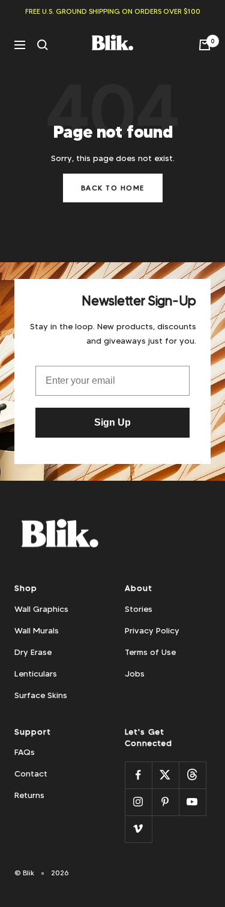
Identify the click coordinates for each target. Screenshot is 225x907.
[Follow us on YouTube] (192, 801)
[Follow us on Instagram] (138, 801)
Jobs (135, 673)
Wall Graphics (41, 608)
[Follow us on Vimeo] (138, 828)
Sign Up (112, 422)
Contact (30, 773)
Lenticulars (35, 673)
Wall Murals (36, 630)
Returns (29, 795)
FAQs (24, 752)
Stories (138, 608)
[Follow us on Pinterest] (165, 801)
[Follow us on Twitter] (165, 775)
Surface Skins (40, 695)
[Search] (42, 45)
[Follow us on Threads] (192, 775)
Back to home (113, 187)
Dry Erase (33, 652)
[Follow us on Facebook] (138, 775)
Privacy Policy (152, 630)
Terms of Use (150, 652)
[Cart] (205, 45)
